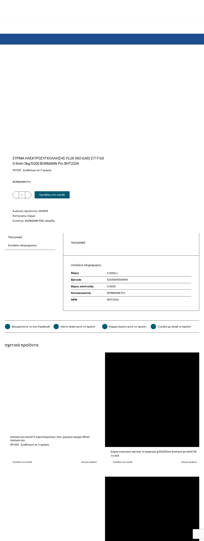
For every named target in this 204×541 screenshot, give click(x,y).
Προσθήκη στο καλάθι (52, 194)
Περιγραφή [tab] (15, 237)
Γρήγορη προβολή (89, 462)
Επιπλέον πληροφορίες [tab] (22, 245)
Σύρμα (31, 215)
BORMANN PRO (34, 220)
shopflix (50, 220)
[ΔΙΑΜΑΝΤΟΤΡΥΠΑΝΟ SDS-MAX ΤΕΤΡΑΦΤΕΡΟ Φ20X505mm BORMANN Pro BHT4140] (152, 399)
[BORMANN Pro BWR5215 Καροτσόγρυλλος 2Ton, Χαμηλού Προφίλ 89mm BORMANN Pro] (52, 392)
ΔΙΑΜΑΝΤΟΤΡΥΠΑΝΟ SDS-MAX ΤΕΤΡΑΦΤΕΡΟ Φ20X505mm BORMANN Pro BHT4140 (154, 451)
